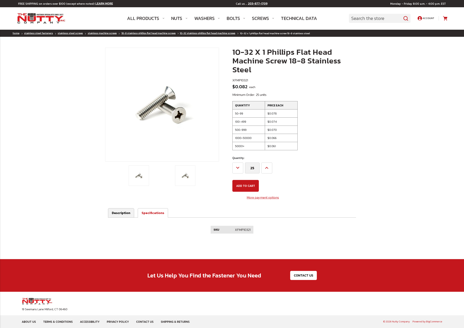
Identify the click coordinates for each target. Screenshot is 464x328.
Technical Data (299, 18)
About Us (29, 321)
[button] (153, 213)
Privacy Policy (118, 321)
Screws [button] (260, 18)
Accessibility (90, 321)
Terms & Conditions (58, 321)
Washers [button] (204, 18)
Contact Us (303, 275)
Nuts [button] (176, 18)
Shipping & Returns (175, 321)
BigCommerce (434, 321)
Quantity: (238, 158)
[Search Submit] (406, 18)
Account (428, 18)
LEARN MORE (104, 3)
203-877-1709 (258, 3)
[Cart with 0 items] (445, 18)
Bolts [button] (233, 18)
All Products (143, 18)
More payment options (263, 197)
